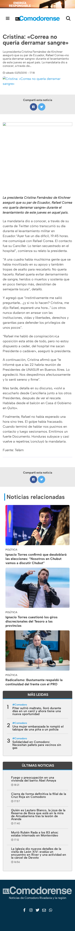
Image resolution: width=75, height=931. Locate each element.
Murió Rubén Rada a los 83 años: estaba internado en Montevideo (34, 834)
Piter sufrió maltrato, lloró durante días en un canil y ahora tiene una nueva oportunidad (36, 711)
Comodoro (21, 704)
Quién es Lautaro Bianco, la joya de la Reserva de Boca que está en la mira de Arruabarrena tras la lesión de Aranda (38, 814)
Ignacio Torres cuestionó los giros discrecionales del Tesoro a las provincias (31, 621)
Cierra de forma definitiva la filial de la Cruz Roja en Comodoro (38, 795)
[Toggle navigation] (8, 18)
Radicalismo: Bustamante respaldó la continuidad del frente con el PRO (34, 682)
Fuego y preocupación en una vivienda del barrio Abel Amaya (33, 779)
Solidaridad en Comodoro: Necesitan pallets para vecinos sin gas (36, 745)
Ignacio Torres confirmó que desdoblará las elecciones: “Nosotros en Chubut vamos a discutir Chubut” (36, 559)
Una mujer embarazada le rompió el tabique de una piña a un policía (38, 728)
